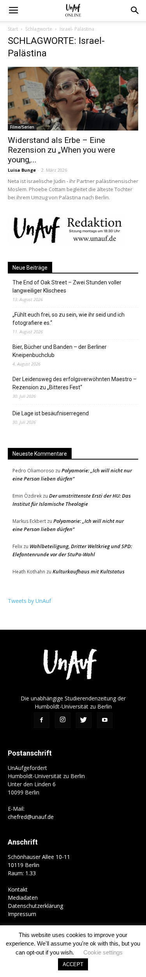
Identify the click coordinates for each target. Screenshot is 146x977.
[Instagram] (62, 720)
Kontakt (18, 889)
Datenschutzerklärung (35, 905)
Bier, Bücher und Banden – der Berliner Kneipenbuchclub (59, 351)
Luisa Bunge (22, 170)
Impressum (22, 914)
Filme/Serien (22, 127)
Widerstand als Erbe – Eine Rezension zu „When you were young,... (61, 150)
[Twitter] (83, 720)
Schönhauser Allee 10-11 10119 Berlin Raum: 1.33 (39, 865)
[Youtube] (105, 720)
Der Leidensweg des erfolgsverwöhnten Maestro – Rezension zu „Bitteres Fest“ (74, 383)
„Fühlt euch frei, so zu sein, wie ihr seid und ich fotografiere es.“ (68, 319)
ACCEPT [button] (73, 964)
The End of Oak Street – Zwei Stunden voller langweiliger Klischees (66, 286)
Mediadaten (23, 897)
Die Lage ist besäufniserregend (50, 413)
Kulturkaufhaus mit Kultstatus (89, 571)
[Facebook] (41, 720)
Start (13, 29)
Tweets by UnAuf (29, 600)
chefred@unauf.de (31, 816)
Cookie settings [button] (103, 952)
